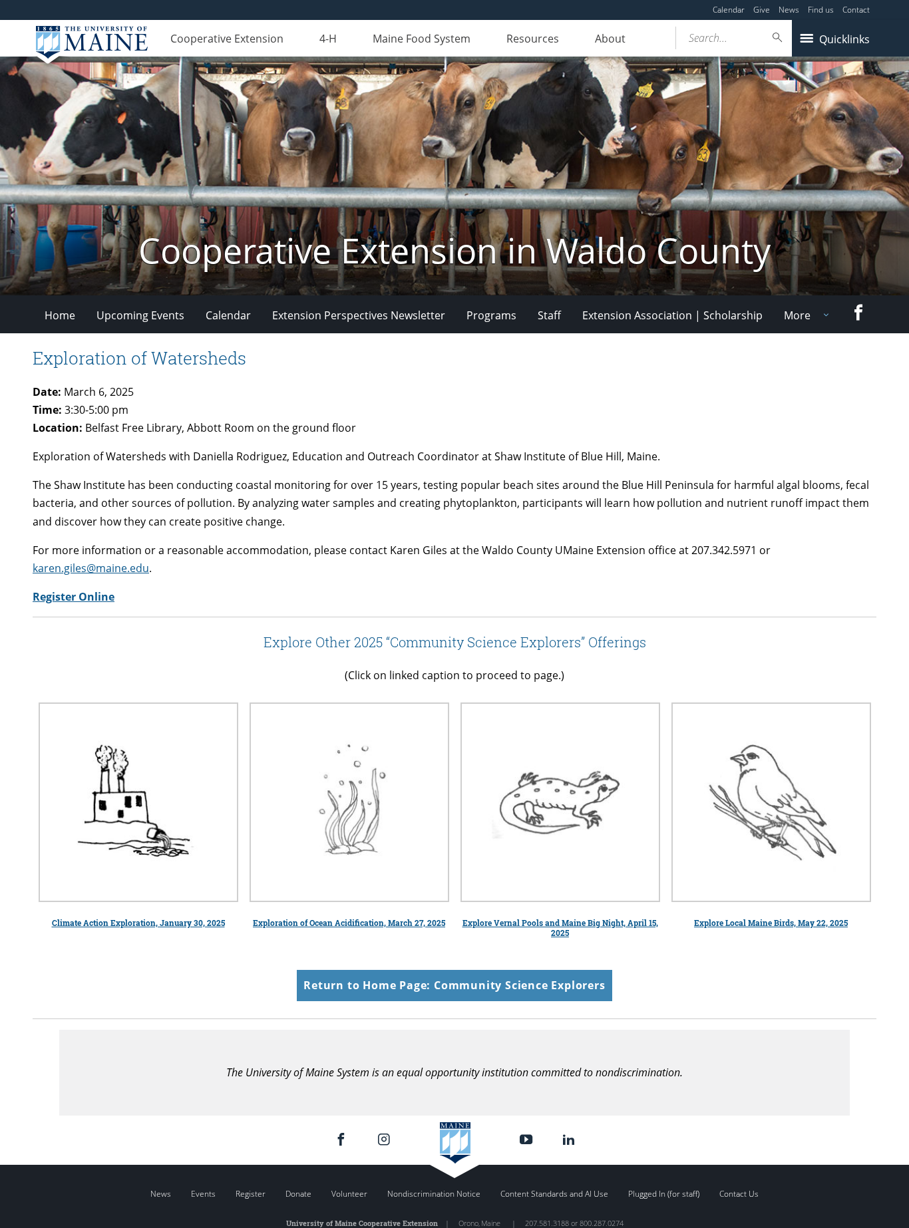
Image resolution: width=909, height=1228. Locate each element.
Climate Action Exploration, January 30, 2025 (138, 922)
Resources (532, 38)
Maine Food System (421, 38)
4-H (328, 38)
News (789, 9)
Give (761, 9)
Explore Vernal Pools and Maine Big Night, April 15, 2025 (560, 927)
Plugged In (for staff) (663, 1193)
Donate (298, 1193)
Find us (821, 9)
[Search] (778, 38)
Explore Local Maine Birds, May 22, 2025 (771, 922)
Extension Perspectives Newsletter (358, 315)
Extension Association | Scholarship (672, 315)
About (610, 38)
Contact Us (739, 1193)
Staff (549, 315)
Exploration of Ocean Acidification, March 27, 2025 (349, 922)
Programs (491, 315)
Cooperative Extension (226, 38)
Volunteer (349, 1193)
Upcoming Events (140, 315)
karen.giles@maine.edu (91, 568)
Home (60, 315)
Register (251, 1193)
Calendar (729, 9)
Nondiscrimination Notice (433, 1193)
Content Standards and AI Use (554, 1193)
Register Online (73, 596)
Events (203, 1193)
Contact (856, 9)
